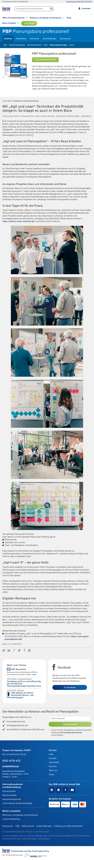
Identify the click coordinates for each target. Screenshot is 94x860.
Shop (69, 18)
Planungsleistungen (58, 45)
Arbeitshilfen (21, 39)
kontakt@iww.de (10, 766)
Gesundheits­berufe (11, 799)
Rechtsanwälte (9, 795)
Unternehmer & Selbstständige (17, 803)
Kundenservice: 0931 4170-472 (76, 2)
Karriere (53, 766)
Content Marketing (11, 819)
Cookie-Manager (44, 826)
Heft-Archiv (34, 39)
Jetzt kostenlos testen (45, 60)
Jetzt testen (29, 23)
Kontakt (53, 758)
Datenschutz (28, 826)
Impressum (7, 826)
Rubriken (8, 39)
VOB (45, 45)
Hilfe (90, 2)
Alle (5, 45)
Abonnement (65, 39)
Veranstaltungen (49, 39)
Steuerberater (9, 791)
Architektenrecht (34, 45)
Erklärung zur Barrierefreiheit (68, 826)
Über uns (53, 770)
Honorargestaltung (17, 45)
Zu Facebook (70, 687)
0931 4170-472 (11, 761)
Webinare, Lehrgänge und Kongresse (20, 815)
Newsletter (54, 762)
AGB (17, 826)
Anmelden (86, 8)
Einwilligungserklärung (72, 733)
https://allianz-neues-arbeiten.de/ (18, 221)
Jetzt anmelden (70, 724)
